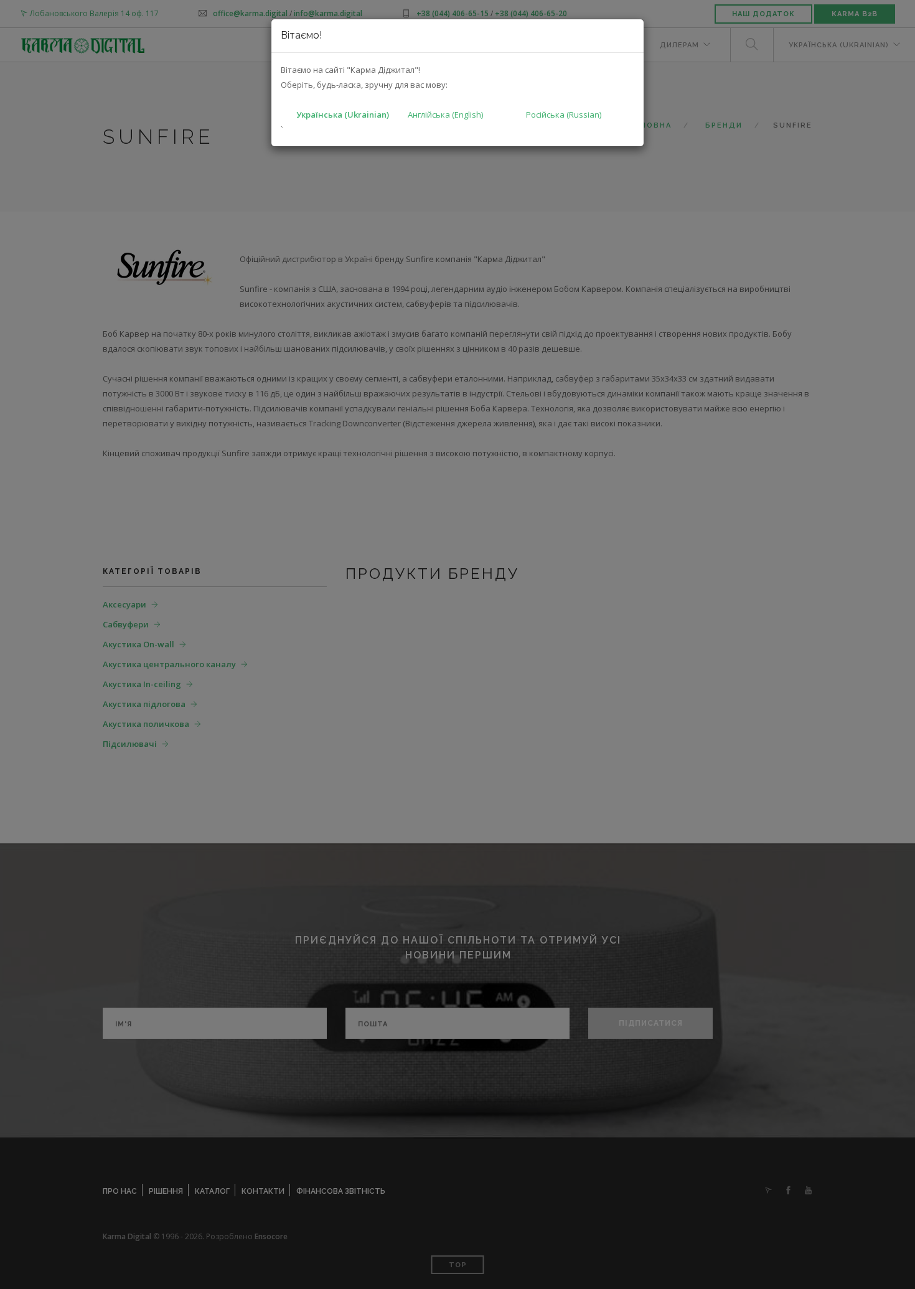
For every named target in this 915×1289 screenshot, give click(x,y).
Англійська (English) (445, 114)
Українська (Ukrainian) (342, 114)
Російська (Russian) (563, 114)
